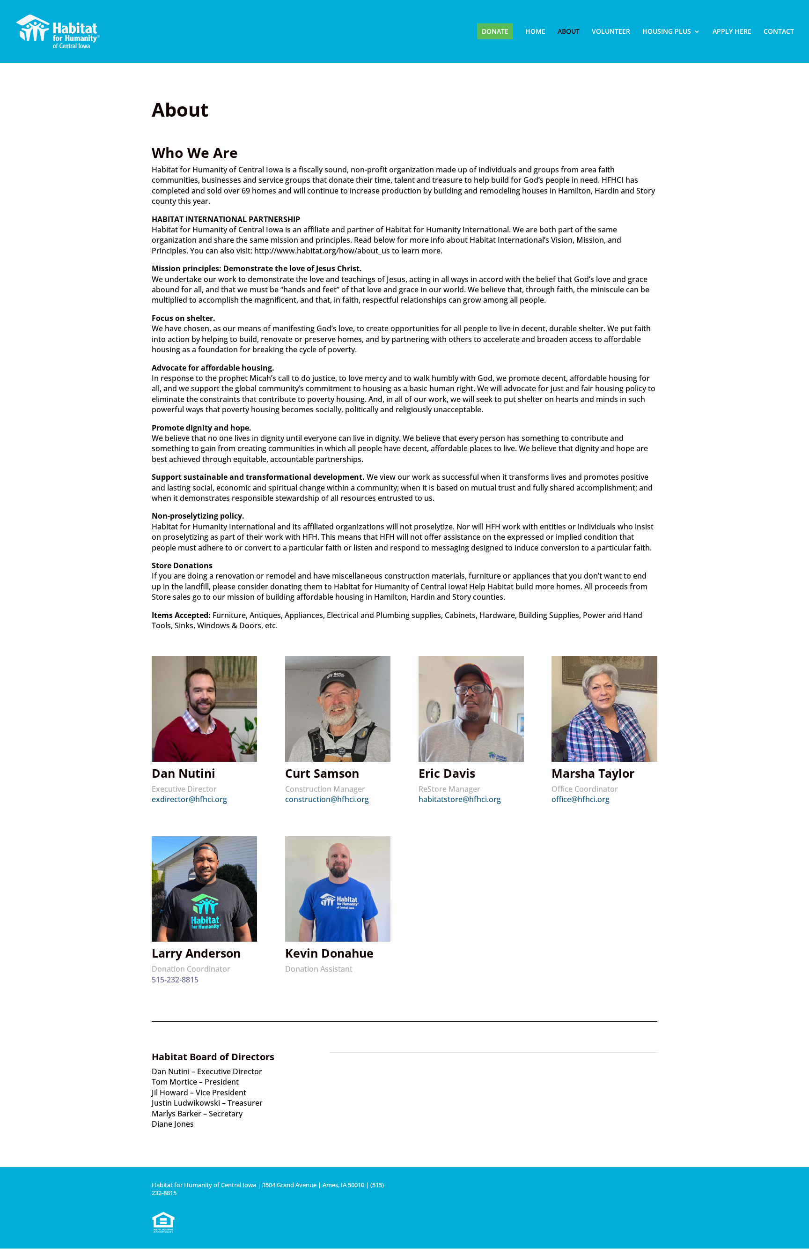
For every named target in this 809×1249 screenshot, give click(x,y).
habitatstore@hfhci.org (460, 799)
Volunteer (611, 32)
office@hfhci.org (581, 799)
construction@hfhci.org (327, 799)
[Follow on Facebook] (649, 1188)
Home (535, 32)
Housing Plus (666, 32)
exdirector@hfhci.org (189, 799)
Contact (779, 32)
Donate (495, 31)
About (569, 32)
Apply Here (732, 32)
